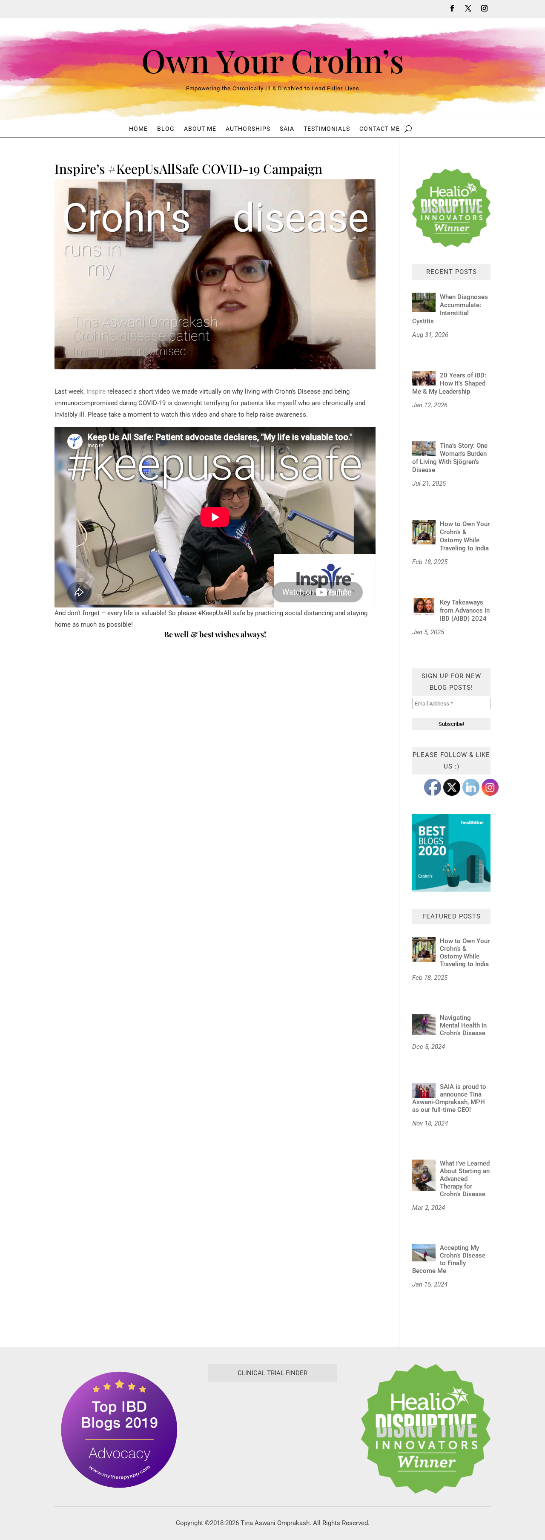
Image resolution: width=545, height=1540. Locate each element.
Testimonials (327, 129)
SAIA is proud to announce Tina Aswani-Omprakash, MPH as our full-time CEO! (449, 1098)
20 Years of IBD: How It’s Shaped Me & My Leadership (449, 383)
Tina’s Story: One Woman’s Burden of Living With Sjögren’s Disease (450, 458)
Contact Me (379, 129)
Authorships (248, 129)
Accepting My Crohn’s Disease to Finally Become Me (448, 1259)
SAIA (287, 129)
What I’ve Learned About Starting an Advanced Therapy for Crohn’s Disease (465, 1179)
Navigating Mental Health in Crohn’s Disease (463, 1025)
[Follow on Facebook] (451, 8)
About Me (200, 129)
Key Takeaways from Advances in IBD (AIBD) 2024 (465, 610)
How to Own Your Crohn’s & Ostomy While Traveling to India (465, 536)
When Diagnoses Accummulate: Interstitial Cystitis (450, 309)
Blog (166, 129)
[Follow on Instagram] (484, 8)
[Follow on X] (468, 8)
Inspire (96, 391)
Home (138, 129)
